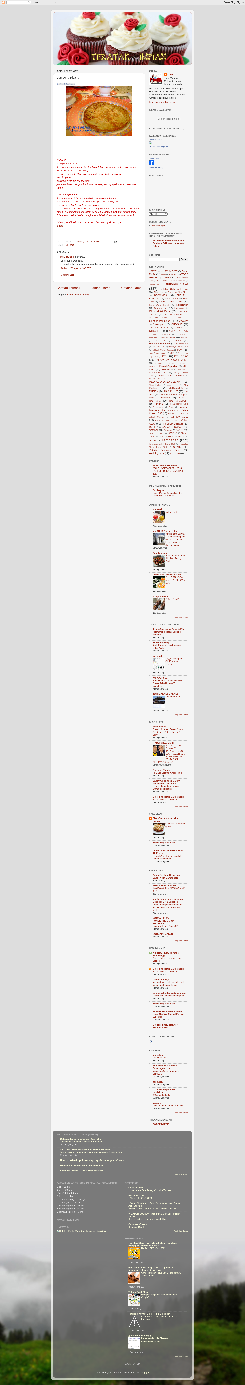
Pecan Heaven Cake (178, 404)
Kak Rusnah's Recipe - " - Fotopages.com (167, 1067)
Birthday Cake (176, 284)
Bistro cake (159, 292)
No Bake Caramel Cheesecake (167, 773)
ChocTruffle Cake (158, 318)
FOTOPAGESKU (161, 1124)
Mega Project (155, 385)
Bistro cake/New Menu (178, 292)
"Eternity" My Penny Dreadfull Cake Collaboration (167, 857)
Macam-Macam (157, 372)
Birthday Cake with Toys (174, 289)
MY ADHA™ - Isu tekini (165, 531)
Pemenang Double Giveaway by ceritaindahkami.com (156, 1339)
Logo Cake (181, 369)
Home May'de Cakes (164, 842)
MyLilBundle (67, 257)
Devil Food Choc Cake (178, 331)
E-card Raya (180, 334)
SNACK (152, 433)
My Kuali (157, 509)
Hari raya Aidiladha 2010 (178, 347)
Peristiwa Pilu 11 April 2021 (166, 926)
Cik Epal (157, 656)
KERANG (159, 363)
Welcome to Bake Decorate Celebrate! (81, 1165)
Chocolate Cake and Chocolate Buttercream (81, 1141)
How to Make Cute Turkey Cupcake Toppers (149, 1190)
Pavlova (158, 404)
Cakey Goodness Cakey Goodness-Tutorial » (166, 782)
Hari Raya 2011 (158, 347)
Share (60, 225)
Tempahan (170, 440)
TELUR (152, 441)
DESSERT (155, 330)
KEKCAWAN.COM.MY (164, 885)
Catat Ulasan (68, 275)
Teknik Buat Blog (138, 1292)
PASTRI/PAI (155, 401)
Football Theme (168, 337)
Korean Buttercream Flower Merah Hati (147, 1219)
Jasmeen (158, 1082)
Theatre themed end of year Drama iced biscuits (166, 787)
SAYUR (179, 430)
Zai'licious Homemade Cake (168, 240)
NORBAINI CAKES (163, 934)
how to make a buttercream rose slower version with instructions (91, 1152)
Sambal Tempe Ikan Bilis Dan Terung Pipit (175, 558)
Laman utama (100, 288)
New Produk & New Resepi (172, 394)
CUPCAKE (177, 324)
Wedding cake (156, 453)
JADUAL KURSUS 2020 (140, 1198)
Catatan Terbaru (68, 288)
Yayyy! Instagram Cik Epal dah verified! (174, 661)
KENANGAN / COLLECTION (172, 360)
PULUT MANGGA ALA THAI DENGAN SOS (175, 580)
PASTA (181, 398)
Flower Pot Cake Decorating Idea (168, 995)
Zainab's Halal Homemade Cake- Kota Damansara (167, 876)
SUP (161, 436)
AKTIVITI (153, 271)
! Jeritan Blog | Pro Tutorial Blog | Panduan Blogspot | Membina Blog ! (152, 1244)
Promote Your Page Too (158, 147)
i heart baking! (161, 979)
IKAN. (180, 350)
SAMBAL (153, 430)
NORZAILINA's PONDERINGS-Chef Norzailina (163, 921)
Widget (162, 226)
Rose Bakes (159, 726)
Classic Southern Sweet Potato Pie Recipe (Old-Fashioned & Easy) (168, 732)
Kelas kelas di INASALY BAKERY (169, 1105)
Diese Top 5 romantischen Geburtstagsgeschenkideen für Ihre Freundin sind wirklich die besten (167, 906)
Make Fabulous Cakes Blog (168, 797)
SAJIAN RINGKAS (172, 427)
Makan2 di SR (172, 512)
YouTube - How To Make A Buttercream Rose (85, 1149)
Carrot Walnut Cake (171, 301)
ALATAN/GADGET (169, 271)
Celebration (182, 305)
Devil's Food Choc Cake (162, 334)
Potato (171, 407)
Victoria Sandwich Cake (164, 450)
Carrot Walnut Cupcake (159, 305)
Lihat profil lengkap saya (162, 102)
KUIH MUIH (70, 245)
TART (170, 436)
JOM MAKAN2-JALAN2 (165, 694)
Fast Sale (153, 337)
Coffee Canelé (172, 599)
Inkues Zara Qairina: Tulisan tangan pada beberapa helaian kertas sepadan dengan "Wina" (175, 539)
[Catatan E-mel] (115, 241)
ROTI (152, 427)
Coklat (179, 318)
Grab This (155, 226)
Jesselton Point (173, 696)
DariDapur (158, 490)
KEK (165, 356)
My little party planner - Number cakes (166, 1026)
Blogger (145, 1372)
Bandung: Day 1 (136, 1227)
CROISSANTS (160, 1057)
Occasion (165, 397)
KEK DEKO (181, 356)
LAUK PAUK (166, 369)
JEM (172, 353)
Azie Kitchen (160, 553)
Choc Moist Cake (159, 311)
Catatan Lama (131, 288)
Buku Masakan (172, 299)
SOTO (161, 433)
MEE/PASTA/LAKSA (157, 379)
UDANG (177, 447)
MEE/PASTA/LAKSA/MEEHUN (165, 382)
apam (163, 274)
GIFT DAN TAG (160, 341)
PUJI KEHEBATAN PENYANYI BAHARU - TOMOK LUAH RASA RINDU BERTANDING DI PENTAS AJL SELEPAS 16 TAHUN (169, 753)
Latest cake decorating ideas (169, 993)
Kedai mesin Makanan (165, 465)
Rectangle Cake (162, 420)
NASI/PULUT (171, 391)
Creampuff (158, 324)
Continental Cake (159, 320)
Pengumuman (158, 407)
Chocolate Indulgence (173, 314)
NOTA (151, 398)
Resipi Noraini (136, 1195)
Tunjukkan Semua (181, 617)
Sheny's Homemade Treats (168, 1011)
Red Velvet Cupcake (172, 424)
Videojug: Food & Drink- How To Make (82, 1170)
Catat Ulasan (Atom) (78, 294)
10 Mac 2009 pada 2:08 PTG (76, 268)
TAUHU (181, 436)
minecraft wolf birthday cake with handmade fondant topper (168, 983)
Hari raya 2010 (182, 344)
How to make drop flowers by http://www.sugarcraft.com (92, 1160)
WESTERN (175, 453)
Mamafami (158, 1055)
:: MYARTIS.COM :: (163, 743)
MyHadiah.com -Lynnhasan (168, 899)
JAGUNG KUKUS (161, 1095)
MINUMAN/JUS (176, 388)
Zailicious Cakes (155, 140)
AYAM (168, 277)
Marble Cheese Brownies (171, 375)
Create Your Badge (156, 168)
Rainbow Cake (179, 416)
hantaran (177, 340)
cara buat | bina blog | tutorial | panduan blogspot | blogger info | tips (151, 1268)
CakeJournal (135, 1187)
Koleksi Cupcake (168, 366)
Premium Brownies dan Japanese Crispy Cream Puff (168, 410)
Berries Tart (154, 285)
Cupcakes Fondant (158, 327)
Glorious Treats (161, 770)
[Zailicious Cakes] (150, 143)
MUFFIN (153, 391)
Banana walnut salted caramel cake (171, 281)
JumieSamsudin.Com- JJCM (168, 629)
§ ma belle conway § (140, 1335)
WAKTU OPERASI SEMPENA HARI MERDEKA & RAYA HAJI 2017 (168, 471)
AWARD (173, 274)
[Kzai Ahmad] (151, 164)
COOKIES (183, 321)
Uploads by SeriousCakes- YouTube (80, 1139)
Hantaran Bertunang (160, 343)
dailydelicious (161, 596)
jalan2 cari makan (157, 353)
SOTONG (172, 433)
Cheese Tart (161, 308)
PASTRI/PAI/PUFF (178, 401)
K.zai (170, 74)
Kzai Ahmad (154, 158)
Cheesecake (179, 308)
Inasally (157, 1103)
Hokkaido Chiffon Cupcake (163, 350)
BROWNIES (160, 295)
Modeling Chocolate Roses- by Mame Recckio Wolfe (153, 1208)
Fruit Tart (184, 337)
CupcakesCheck (137, 1224)
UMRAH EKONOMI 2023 (153, 1248)
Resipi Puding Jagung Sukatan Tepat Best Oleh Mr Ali (167, 494)
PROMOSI (172, 413)
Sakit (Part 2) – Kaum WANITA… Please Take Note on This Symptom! (169, 683)
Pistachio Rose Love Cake (165, 799)
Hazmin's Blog (161, 642)
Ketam (171, 363)
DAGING (180, 327)
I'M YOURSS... (160, 678)
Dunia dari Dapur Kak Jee (167, 574)
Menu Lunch (172, 385)
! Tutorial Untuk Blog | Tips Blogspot (149, 1314)
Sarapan (168, 430)
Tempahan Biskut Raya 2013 (162, 444)
